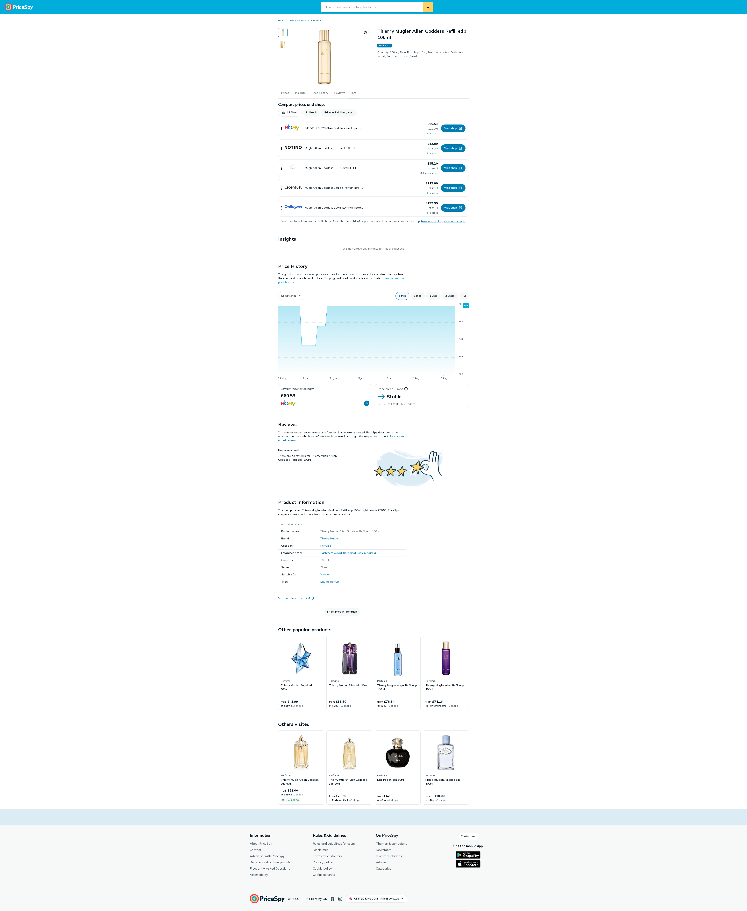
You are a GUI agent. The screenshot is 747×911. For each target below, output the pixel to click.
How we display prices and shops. (443, 221)
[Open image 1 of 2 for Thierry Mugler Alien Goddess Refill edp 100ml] (324, 57)
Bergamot (349, 553)
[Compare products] (365, 32)
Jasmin (361, 553)
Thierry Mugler (329, 538)
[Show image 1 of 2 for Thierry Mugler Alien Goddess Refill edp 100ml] (283, 32)
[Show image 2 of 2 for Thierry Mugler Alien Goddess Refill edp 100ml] (283, 44)
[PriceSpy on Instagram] (340, 898)
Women (325, 574)
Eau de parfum (329, 581)
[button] (290, 113)
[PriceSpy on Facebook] (332, 898)
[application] (373, 342)
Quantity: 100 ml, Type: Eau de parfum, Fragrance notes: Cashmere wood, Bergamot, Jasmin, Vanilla (420, 54)
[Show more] (281, 128)
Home (281, 20)
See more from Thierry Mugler (297, 598)
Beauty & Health (299, 20)
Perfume (318, 20)
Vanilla (371, 553)
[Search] (428, 7)
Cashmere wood (331, 553)
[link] (301, 673)
